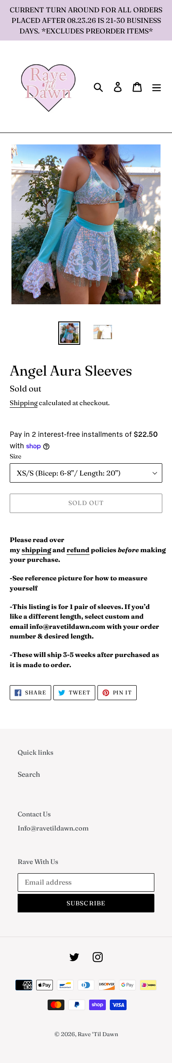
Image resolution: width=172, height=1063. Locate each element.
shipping (36, 550)
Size (15, 456)
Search (29, 774)
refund (78, 550)
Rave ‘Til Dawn (98, 1033)
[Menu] (156, 87)
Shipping (23, 403)
